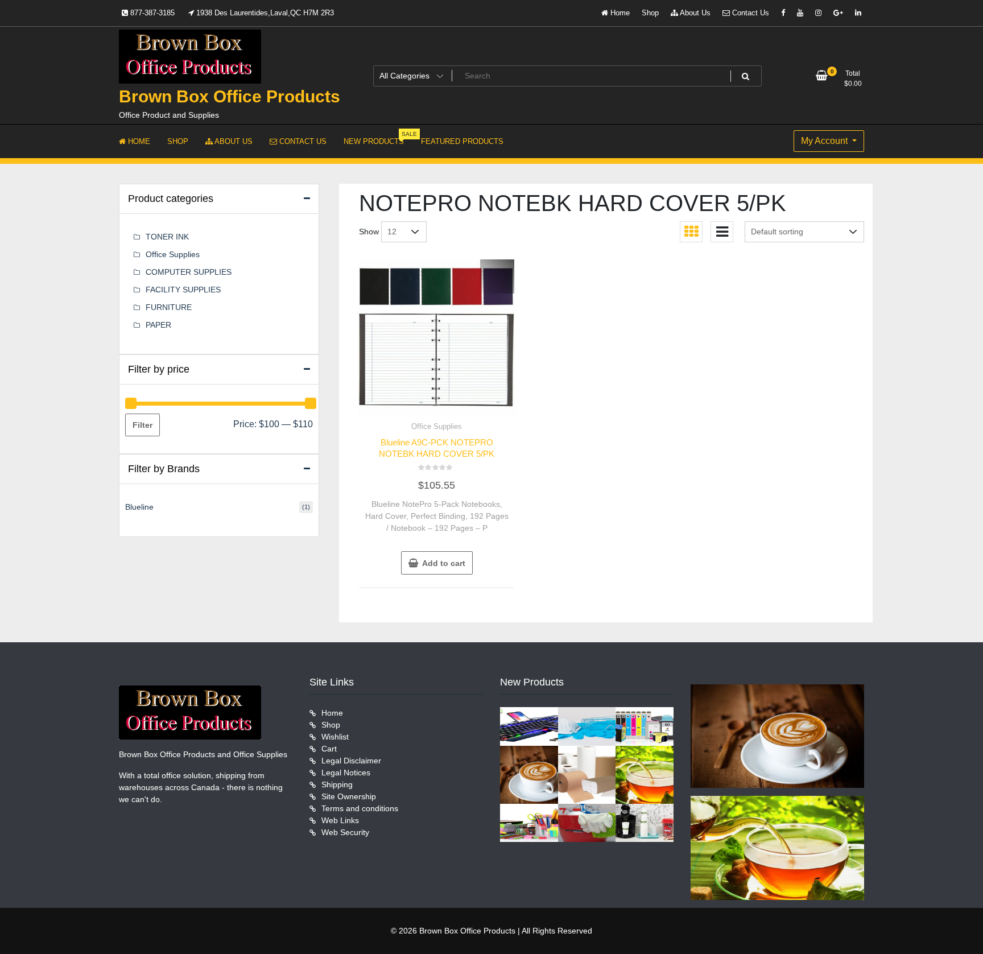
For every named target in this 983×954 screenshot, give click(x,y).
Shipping (337, 784)
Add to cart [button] (443, 563)
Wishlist (335, 736)
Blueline (139, 506)
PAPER (158, 324)
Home (619, 13)
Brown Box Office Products (229, 96)
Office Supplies (436, 426)
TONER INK (167, 236)
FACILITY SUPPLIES (183, 289)
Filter (142, 424)
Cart (329, 748)
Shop (650, 13)
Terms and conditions (359, 808)
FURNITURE (169, 307)
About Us (694, 13)
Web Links (340, 820)
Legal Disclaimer (351, 760)
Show (369, 231)
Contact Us (749, 13)
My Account (825, 141)
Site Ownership (348, 796)
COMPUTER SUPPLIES (189, 271)
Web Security (345, 832)
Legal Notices (345, 772)
